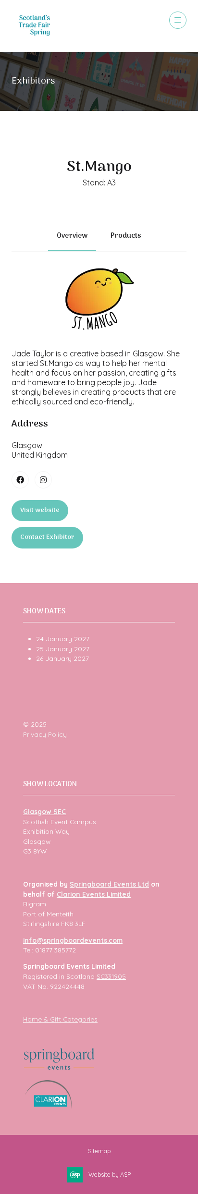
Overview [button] (72, 236)
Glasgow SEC (44, 811)
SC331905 (111, 976)
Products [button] (126, 236)
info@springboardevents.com (73, 940)
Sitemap (99, 1151)
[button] (177, 20)
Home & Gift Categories (60, 1019)
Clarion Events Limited (94, 894)
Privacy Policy (45, 734)
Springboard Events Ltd (109, 884)
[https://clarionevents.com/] (48, 1106)
